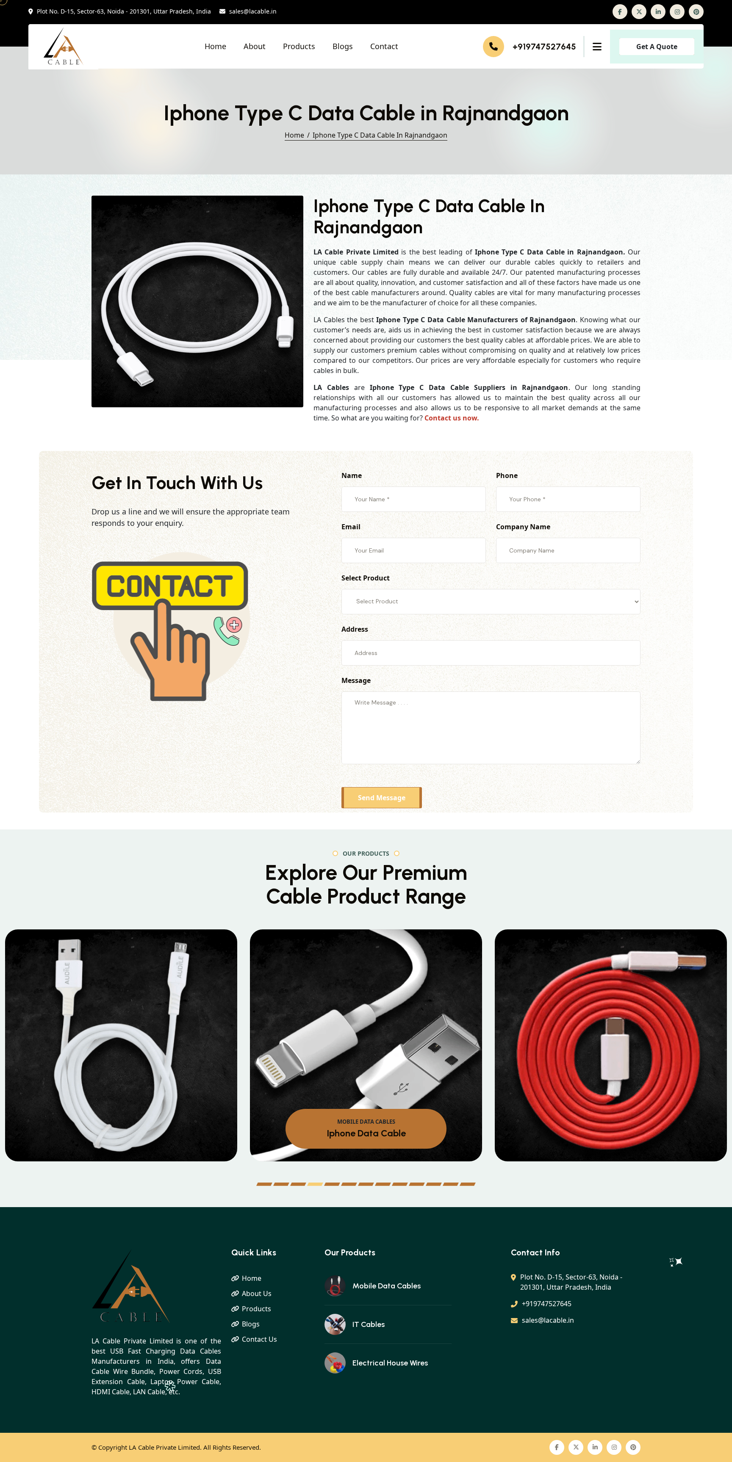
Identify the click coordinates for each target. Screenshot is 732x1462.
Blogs (343, 46)
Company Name (523, 526)
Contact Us (259, 1339)
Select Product (365, 578)
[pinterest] (696, 11)
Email (350, 526)
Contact (384, 46)
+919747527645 (544, 46)
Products (299, 46)
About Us (257, 1293)
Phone (507, 475)
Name (351, 475)
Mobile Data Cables (386, 1286)
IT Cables (368, 1324)
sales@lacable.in (253, 11)
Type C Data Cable (353, 1128)
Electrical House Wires (390, 1363)
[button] (264, 1184)
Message (356, 680)
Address (354, 629)
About (255, 46)
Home (215, 46)
